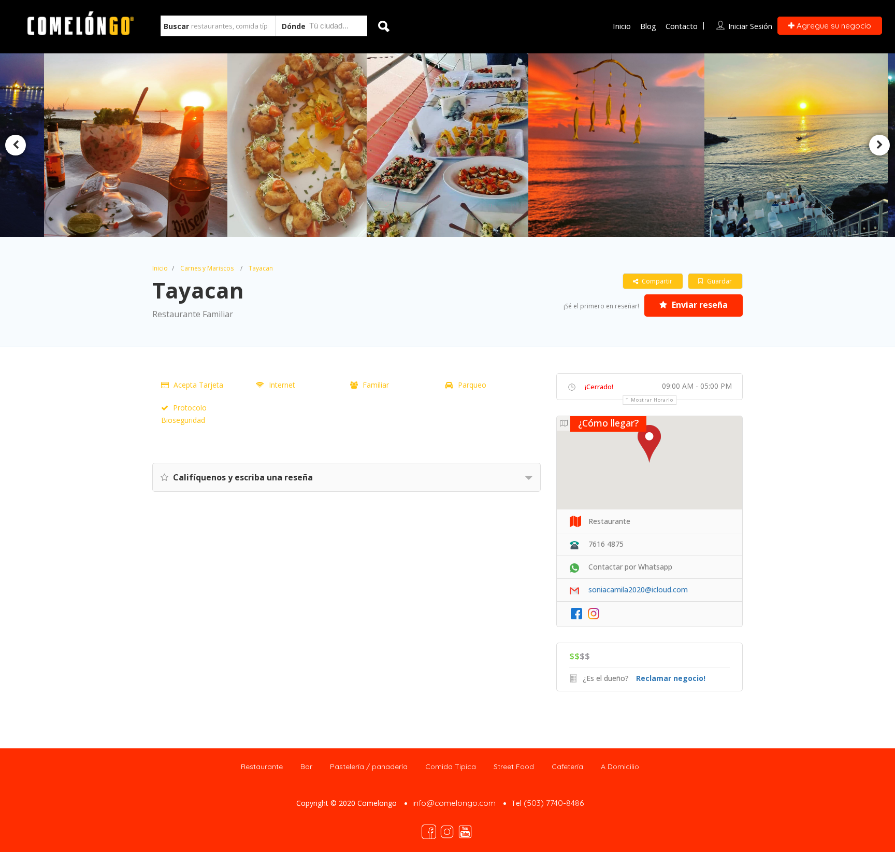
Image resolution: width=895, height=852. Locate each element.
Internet (282, 385)
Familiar (376, 385)
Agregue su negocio (833, 26)
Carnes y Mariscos (207, 268)
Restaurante (262, 766)
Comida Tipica (450, 766)
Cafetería (567, 766)
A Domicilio (620, 766)
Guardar (718, 281)
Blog (648, 26)
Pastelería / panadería (369, 766)
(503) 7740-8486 (554, 803)
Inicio (622, 26)
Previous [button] (15, 145)
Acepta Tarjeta (198, 385)
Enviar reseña (699, 304)
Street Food (514, 766)
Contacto (682, 26)
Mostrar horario (652, 399)
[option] (300, 145)
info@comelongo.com (454, 803)
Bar (306, 766)
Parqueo (472, 385)
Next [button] (879, 145)
